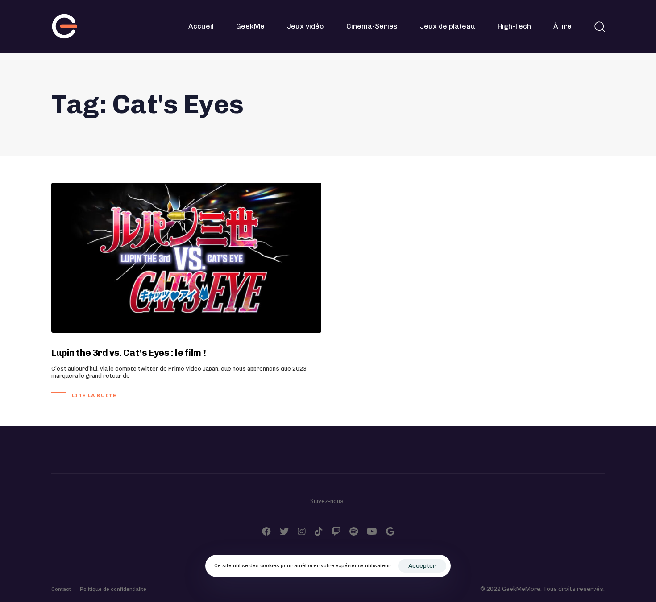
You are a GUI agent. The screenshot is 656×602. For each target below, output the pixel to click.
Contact (61, 589)
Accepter (422, 565)
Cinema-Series (372, 26)
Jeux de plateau (447, 26)
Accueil (201, 26)
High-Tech (514, 26)
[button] (599, 26)
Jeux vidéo (305, 26)
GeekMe (250, 26)
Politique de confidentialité (113, 589)
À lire (562, 26)
